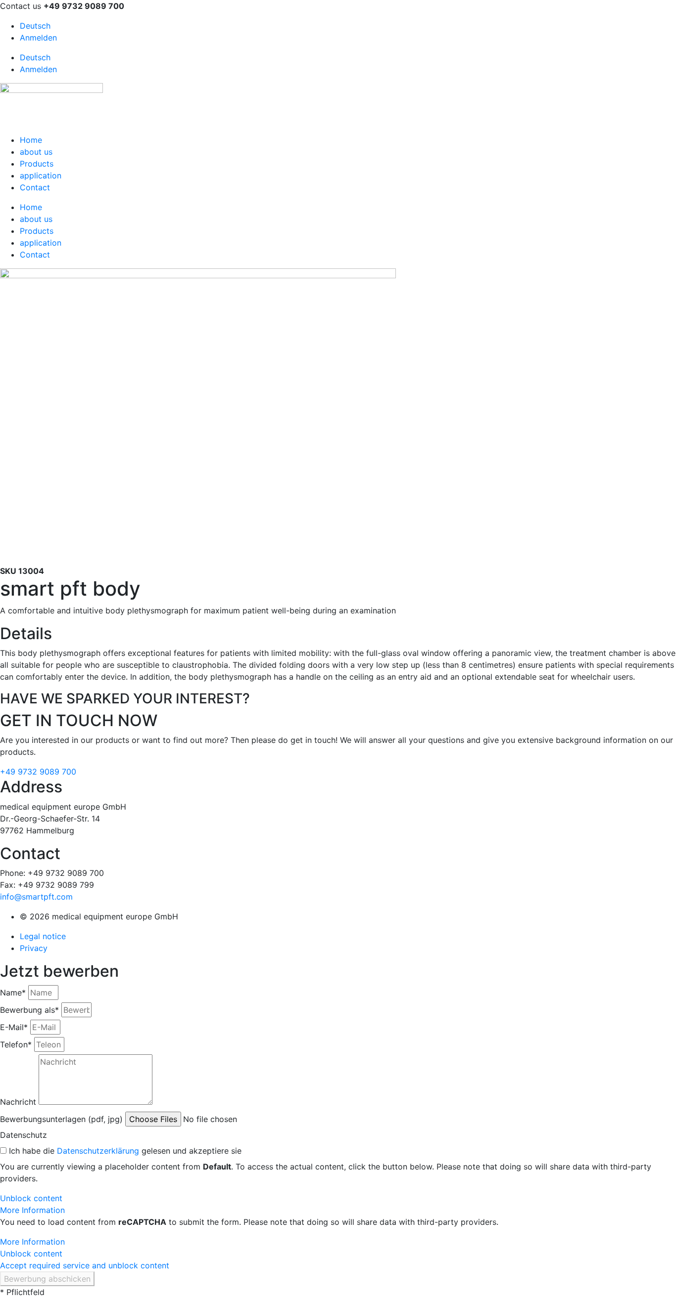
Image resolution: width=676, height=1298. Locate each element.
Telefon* (16, 1044)
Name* (13, 992)
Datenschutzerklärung (98, 1151)
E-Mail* (14, 1027)
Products (36, 164)
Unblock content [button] (31, 1198)
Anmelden (38, 38)
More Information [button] (32, 1210)
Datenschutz (23, 1135)
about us (36, 152)
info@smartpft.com (36, 897)
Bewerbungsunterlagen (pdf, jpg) (61, 1119)
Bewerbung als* (29, 1010)
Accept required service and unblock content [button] (84, 1265)
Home (31, 140)
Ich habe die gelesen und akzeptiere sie (125, 1151)
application (40, 175)
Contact (35, 187)
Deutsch (35, 26)
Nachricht (18, 1102)
